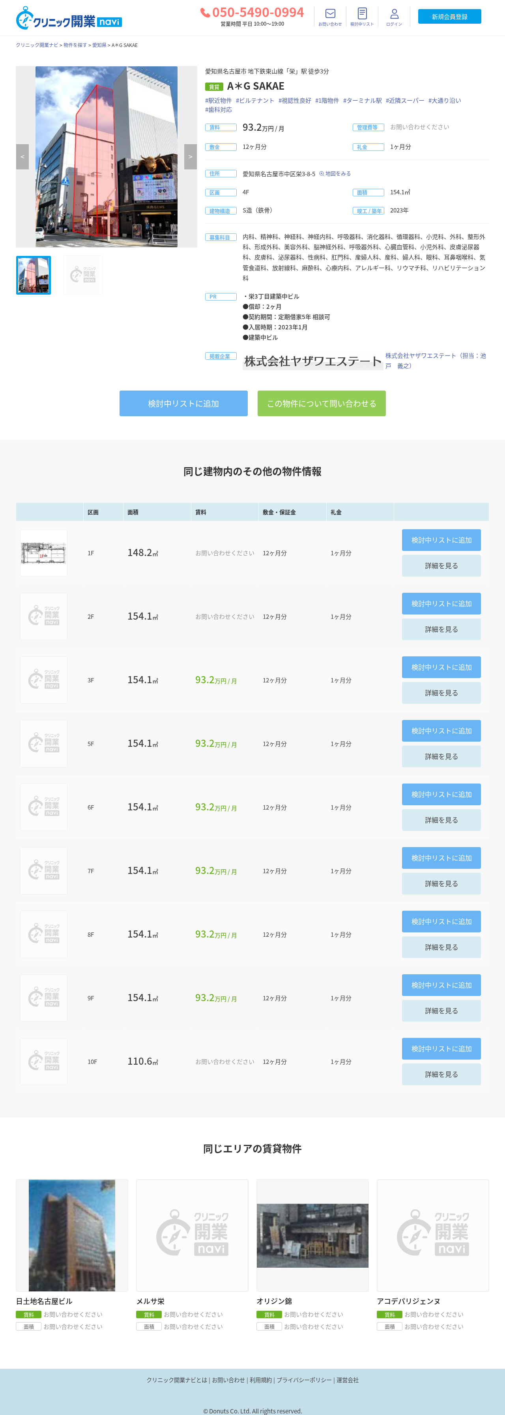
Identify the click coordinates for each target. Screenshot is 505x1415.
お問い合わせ (228, 1380)
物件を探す (75, 45)
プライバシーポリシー (304, 1380)
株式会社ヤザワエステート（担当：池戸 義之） (435, 360)
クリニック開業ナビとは (176, 1380)
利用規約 (261, 1380)
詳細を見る (441, 565)
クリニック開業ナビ (37, 45)
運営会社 (348, 1380)
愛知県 (99, 45)
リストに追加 (183, 403)
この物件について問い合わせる (322, 403)
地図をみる (338, 173)
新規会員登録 (450, 16)
